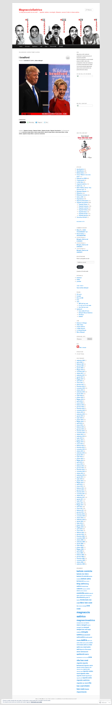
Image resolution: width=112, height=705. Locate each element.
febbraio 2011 (80, 510)
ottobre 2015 (80, 412)
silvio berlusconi (82, 652)
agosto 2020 (80, 368)
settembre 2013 (81, 453)
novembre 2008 (81, 560)
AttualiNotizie (80, 171)
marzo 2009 (80, 553)
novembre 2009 (81, 538)
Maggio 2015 (80, 421)
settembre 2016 (81, 392)
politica (83, 637)
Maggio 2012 (80, 482)
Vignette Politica (37, 130)
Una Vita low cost (83, 307)
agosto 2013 (80, 455)
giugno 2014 (80, 440)
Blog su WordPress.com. (42, 699)
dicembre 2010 (81, 514)
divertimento (81, 597)
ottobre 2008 (80, 562)
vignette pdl (79, 678)
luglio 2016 (80, 395)
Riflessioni (79, 193)
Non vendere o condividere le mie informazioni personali (62, 699)
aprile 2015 (80, 423)
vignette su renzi (82, 683)
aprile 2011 (80, 506)
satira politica (86, 642)
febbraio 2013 (80, 466)
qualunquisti (88, 637)
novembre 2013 (81, 449)
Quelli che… (80, 186)
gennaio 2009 (80, 556)
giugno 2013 (80, 458)
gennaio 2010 (80, 534)
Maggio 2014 (80, 442)
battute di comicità (82, 576)
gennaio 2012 (80, 490)
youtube (79, 281)
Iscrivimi (80, 267)
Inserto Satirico (81, 326)
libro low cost (86, 602)
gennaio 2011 (80, 512)
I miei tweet (80, 285)
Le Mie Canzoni (81, 328)
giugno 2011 (80, 503)
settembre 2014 (81, 436)
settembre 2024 (81, 360)
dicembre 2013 (81, 447)
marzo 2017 (80, 382)
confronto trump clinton (28, 132)
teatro (87, 654)
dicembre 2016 (81, 386)
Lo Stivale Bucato (81, 330)
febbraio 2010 (80, 532)
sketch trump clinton (50, 132)
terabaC (81, 316)
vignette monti (81, 675)
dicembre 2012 (81, 469)
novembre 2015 (81, 410)
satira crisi (89, 640)
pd (83, 635)
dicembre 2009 (81, 536)
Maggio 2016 (80, 399)
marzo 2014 (80, 443)
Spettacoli (34, 46)
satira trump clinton (39, 132)
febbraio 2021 (80, 364)
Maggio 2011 (80, 505)
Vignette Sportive (83, 215)
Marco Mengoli (39, 60)
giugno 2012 (80, 480)
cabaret (79, 589)
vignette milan (84, 673)
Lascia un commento (39, 133)
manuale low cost (81, 623)
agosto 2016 (80, 393)
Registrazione (81, 256)
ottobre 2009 (80, 540)
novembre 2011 (81, 493)
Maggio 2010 (80, 527)
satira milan (80, 643)
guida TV (87, 597)
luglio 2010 (80, 523)
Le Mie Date (80, 182)
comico (86, 593)
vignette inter (80, 669)
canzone (84, 588)
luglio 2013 (80, 456)
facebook (79, 277)
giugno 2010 (80, 525)
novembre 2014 (81, 432)
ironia (82, 600)
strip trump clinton (59, 132)
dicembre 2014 (81, 431)
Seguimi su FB (80, 221)
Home (20, 46)
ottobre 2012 (80, 473)
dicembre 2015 (81, 408)
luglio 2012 (80, 479)
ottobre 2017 (80, 373)
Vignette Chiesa (83, 204)
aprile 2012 (80, 484)
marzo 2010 (80, 530)
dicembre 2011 (81, 492)
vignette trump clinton (28, 133)
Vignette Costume (28, 130)
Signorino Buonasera (82, 200)
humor (78, 600)
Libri (41, 46)
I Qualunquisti (80, 180)
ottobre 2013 (80, 451)
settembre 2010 (81, 519)
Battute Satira (80, 173)
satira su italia (87, 645)
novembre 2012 (81, 471)
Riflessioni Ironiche (82, 195)
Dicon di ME (53, 46)
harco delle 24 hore (84, 311)
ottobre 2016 (80, 390)
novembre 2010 (81, 516)
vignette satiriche (83, 680)
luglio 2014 (80, 438)
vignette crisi (88, 667)
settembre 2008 (81, 564)
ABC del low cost (83, 303)
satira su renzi (82, 647)
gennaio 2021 (80, 366)
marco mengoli (82, 625)
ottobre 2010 (80, 518)
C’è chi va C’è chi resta (85, 305)
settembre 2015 (81, 414)
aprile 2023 (80, 362)
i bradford (24, 57)
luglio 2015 (80, 418)
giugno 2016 (80, 397)
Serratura (81, 314)
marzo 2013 (80, 464)
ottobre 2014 (80, 434)
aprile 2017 (80, 380)
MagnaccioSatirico (30, 9)
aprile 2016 (80, 401)
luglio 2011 (80, 501)
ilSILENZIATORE (81, 235)
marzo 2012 (80, 486)
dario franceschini (87, 595)
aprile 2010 (80, 529)
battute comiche (84, 571)
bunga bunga (85, 586)
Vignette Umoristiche (55, 130)
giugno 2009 (80, 547)
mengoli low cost (82, 629)
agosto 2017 (80, 377)
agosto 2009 (80, 543)
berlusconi (80, 581)
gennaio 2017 (80, 384)
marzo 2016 (80, 403)
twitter (78, 279)
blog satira (81, 583)
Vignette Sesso (83, 212)
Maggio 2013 (80, 460)
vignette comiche (81, 667)
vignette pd (89, 675)
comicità (80, 593)
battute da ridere (83, 574)
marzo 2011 (80, 508)
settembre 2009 (81, 542)
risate (79, 640)
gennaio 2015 (80, 429)
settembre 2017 (81, 375)
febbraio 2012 (80, 488)
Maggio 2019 (80, 369)
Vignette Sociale (46, 130)
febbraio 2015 (80, 427)
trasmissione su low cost (82, 657)
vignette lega (80, 671)
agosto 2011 (80, 499)
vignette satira (87, 678)
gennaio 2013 (80, 467)
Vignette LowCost (83, 208)
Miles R (79, 230)
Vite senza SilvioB (82, 217)
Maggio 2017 (80, 379)
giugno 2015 (80, 419)
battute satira (86, 578)
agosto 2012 (80, 477)
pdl (85, 635)
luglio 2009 (80, 545)
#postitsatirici (80, 169)
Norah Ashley (80, 234)
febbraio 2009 (80, 554)
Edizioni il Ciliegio (82, 323)
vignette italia (86, 669)
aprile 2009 (80, 551)
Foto (46, 46)
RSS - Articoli (82, 347)
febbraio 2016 (80, 405)
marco (87, 623)
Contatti (61, 46)
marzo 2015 (80, 425)
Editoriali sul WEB (82, 178)
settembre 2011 (81, 497)
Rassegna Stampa (81, 191)
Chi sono (27, 46)
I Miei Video (80, 325)
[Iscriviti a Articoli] (78, 347)
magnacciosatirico (82, 184)
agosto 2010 (80, 521)
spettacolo (81, 654)
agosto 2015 (80, 416)
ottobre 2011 (80, 495)
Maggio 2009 (80, 549)
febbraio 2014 (80, 445)
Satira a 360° (80, 197)
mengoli (86, 627)
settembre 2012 (81, 475)
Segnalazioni (80, 199)
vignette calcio (88, 665)
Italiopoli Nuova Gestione (85, 313)
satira (84, 640)
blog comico (86, 581)
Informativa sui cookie (36, 702)
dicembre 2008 (81, 558)
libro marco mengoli (82, 606)
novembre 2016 (81, 388)
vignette (79, 663)
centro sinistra (83, 590)
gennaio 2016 (80, 406)
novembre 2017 (81, 371)
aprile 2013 (80, 462)
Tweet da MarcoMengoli (82, 288)
